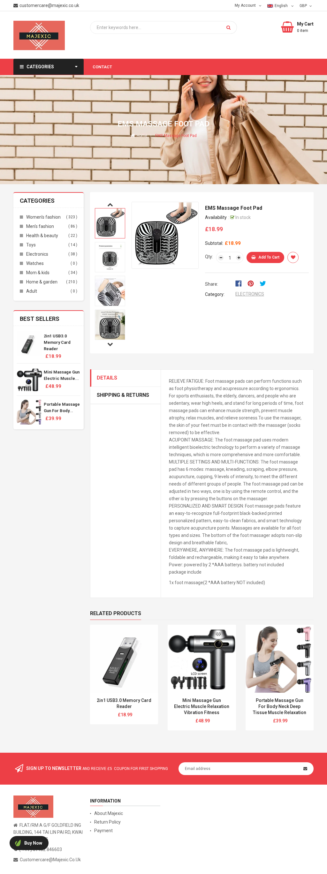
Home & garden (41, 281)
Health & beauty (42, 235)
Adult (31, 291)
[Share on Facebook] (240, 282)
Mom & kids (37, 272)
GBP (304, 5)
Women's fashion (43, 217)
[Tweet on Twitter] (264, 282)
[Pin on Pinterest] (252, 282)
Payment (103, 830)
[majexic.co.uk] (33, 806)
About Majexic (108, 813)
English (282, 6)
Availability (216, 217)
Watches (35, 263)
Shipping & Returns (123, 395)
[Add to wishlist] (293, 257)
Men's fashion (40, 226)
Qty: (209, 256)
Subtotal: (214, 243)
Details (107, 378)
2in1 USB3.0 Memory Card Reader (57, 342)
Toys (31, 244)
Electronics (37, 254)
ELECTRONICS (249, 294)
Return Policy (107, 822)
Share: (211, 284)
